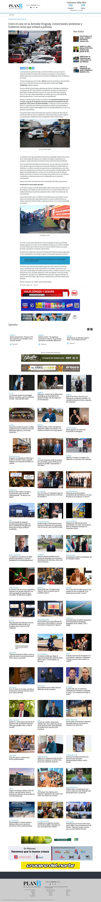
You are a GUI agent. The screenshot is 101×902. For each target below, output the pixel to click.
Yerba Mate (32, 896)
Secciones (11, 14)
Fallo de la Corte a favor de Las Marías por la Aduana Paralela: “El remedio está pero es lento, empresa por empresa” (78, 399)
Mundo (33, 893)
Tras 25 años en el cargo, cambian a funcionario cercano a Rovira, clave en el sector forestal (21, 691)
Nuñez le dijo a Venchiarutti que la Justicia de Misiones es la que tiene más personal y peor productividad (50, 525)
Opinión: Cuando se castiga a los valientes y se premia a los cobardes (78, 458)
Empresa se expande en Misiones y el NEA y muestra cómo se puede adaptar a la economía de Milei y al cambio (21, 460)
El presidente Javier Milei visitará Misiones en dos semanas (49, 688)
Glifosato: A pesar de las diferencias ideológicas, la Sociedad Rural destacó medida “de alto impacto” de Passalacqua (50, 396)
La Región (33, 891)
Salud (67, 894)
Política (33, 894)
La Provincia (68, 890)
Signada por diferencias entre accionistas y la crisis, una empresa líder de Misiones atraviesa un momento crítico (78, 525)
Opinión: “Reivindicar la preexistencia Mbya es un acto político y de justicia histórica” (77, 338)
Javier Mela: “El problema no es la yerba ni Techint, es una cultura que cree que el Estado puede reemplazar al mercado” (21, 338)
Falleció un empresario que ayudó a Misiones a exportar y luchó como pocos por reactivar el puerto (50, 760)
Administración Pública (30, 889)
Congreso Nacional (50, 889)
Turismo (68, 895)
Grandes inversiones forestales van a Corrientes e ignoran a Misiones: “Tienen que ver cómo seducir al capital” (78, 658)
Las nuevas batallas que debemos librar (50, 339)
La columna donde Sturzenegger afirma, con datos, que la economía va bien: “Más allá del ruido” (21, 397)
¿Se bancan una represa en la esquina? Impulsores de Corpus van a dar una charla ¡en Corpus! (50, 793)
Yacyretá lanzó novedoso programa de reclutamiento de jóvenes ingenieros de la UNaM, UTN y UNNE (78, 622)
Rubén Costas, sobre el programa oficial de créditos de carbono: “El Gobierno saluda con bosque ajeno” (50, 428)
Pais (67, 893)
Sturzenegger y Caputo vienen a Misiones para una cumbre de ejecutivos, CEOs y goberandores (20, 824)
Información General (50, 890)
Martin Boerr (34, 5)
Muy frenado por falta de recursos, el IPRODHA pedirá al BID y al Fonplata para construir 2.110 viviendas (21, 625)
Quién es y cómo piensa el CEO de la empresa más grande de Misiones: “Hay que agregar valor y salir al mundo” (21, 724)
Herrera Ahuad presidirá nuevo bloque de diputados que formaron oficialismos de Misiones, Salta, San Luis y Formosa (50, 559)
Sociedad (50, 895)
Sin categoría (32, 895)
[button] (45, 137)
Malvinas (50, 891)
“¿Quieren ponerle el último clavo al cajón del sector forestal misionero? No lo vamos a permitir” (21, 656)
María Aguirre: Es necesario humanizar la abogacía (76, 430)
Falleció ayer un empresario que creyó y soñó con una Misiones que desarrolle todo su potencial (78, 791)
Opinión (50, 893)
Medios (67, 891)
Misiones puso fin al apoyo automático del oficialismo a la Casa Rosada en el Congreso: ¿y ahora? (79, 495)
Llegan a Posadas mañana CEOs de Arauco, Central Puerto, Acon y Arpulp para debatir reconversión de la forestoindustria (22, 793)
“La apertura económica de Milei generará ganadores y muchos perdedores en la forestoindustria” (21, 558)
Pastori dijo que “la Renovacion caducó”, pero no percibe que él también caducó (49, 591)
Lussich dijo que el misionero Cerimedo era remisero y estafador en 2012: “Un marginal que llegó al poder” (78, 691)
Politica (50, 894)
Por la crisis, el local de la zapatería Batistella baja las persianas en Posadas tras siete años (78, 723)
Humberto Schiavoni (46, 343)
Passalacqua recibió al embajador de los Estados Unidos (79, 558)
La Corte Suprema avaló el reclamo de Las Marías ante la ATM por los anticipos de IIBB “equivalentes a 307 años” (50, 462)
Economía (33, 890)
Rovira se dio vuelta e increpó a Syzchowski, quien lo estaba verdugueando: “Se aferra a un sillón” (20, 494)
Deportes (68, 889)
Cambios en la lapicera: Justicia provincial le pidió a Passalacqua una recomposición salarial (49, 825)
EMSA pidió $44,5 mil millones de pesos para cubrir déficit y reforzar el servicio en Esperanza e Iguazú (50, 623)
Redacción (15, 345)
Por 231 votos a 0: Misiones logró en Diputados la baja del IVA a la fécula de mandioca (50, 495)
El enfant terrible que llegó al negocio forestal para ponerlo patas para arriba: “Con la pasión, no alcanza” (50, 658)
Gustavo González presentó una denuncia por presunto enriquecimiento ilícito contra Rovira (77, 759)
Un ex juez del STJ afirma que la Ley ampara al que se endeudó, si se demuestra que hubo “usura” (78, 591)
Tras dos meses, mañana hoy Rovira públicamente (19, 758)
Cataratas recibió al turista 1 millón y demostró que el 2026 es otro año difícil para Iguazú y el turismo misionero (21, 429)
